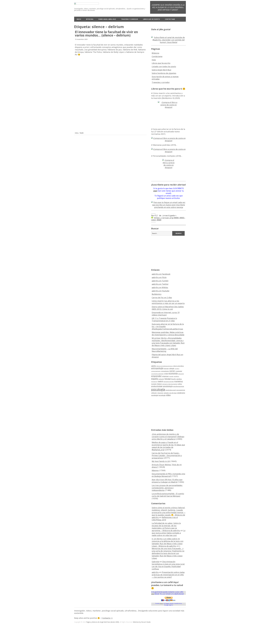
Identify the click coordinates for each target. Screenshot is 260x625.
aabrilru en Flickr (159, 277)
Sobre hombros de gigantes (164, 73)
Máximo (155, 470)
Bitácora (89, 19)
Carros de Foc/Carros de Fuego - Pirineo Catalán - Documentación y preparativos (167, 455)
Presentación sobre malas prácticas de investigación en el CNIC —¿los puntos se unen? (168, 574)
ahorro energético (178, 366)
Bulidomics (156, 294)
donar (161, 603)
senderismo (181, 393)
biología (166, 368)
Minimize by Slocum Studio (142, 622)
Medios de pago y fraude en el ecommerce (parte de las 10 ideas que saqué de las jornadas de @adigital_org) (168, 446)
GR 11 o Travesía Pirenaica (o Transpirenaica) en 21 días (164, 319)
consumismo (165, 371)
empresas (165, 376)
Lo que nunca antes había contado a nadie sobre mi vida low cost (168, 533)
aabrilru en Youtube (160, 291)
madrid (160, 381)
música (159, 384)
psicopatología (180, 390)
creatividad (179, 371)
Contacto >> (107, 618)
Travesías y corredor (129, 19)
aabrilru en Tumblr (160, 281)
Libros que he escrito (151, 19)
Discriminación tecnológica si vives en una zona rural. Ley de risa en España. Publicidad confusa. (168, 565)
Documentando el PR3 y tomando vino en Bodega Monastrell (168, 475)
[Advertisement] (169, 252)
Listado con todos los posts (164, 66)
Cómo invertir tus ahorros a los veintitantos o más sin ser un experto (168, 302)
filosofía (173, 379)
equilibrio (176, 376)
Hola (154, 60)
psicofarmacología (178, 386)
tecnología (162, 395)
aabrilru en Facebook (161, 274)
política (180, 384)
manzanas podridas (168, 381)
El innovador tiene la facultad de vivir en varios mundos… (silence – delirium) (106, 33)
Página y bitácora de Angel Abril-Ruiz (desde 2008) (102, 622)
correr (172, 371)
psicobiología (168, 386)
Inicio (79, 19)
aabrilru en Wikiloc (160, 287)
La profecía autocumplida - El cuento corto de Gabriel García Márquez (168, 494)
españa (154, 378)
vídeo (168, 395)
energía (171, 376)
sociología (154, 395)
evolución (161, 379)
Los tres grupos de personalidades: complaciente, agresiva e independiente (167, 487)
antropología (157, 368)
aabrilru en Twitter (160, 284)
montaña (153, 384)
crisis (166, 373)
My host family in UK (161, 461)
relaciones (160, 393)
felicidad (168, 379)
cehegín (171, 368)
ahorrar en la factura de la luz (165, 366)
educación (181, 373)
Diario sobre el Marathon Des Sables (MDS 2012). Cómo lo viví (168, 307)
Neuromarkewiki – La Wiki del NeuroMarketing (165, 350)
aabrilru (153, 366)
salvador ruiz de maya (170, 393)
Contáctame (170, 19)
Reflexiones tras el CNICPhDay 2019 (165, 518)
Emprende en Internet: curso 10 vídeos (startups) (165, 313)
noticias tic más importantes (169, 384)
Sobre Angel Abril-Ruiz (107, 19)
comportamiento (156, 371)
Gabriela (155, 561)
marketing (178, 381)
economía (173, 373)
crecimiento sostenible (157, 373)
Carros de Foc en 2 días (162, 297)
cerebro (177, 368)
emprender (156, 376)
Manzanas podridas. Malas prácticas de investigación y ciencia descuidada (168, 333)
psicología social (171, 390)
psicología (158, 389)
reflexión (154, 393)
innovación (154, 381)
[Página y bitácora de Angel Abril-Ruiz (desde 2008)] (86, 3)
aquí (152, 594)
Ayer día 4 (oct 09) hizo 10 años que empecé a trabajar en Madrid (167, 480)
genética (179, 379)
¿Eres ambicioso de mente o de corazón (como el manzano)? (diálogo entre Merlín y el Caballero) (168, 436)
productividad (156, 386)
